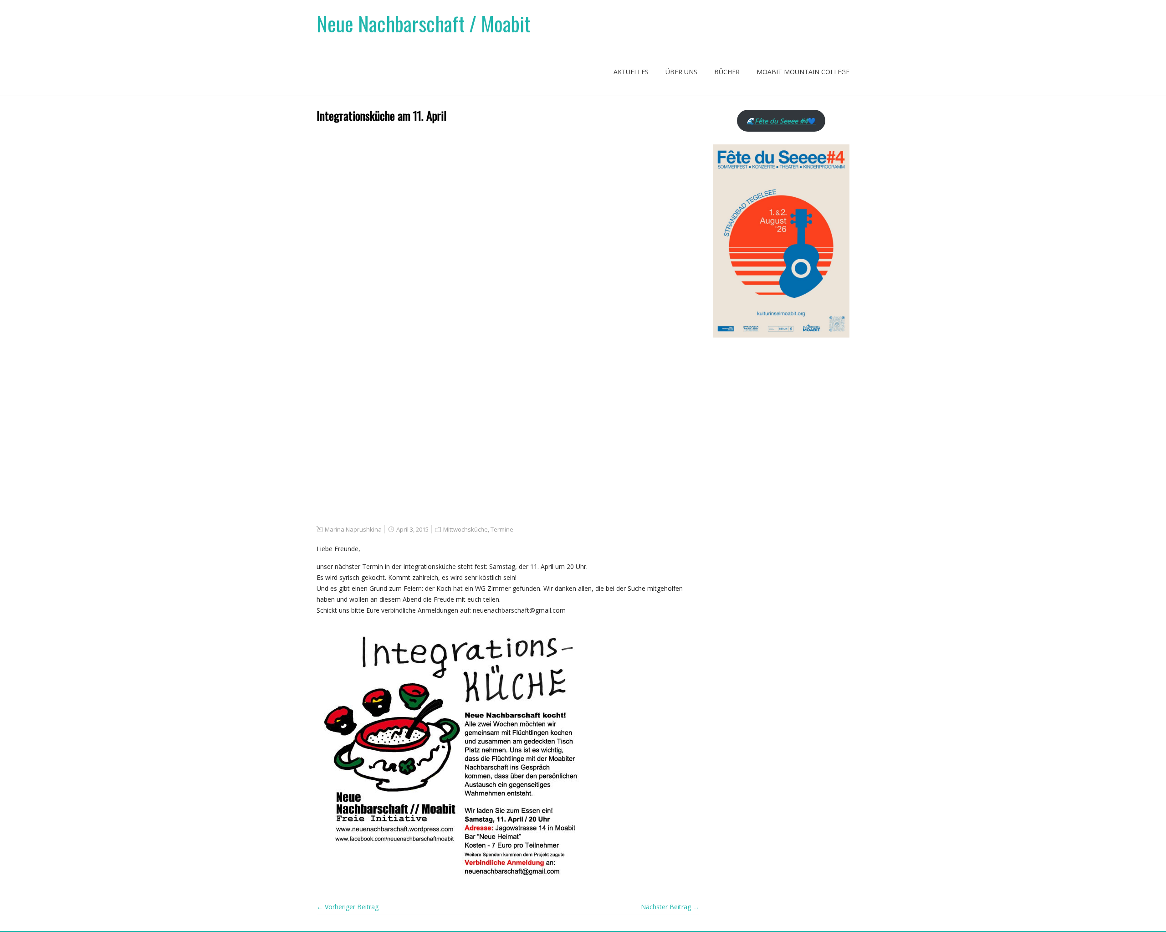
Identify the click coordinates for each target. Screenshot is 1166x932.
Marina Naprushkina (353, 529)
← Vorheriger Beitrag (347, 906)
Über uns (681, 71)
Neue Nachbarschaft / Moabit (423, 23)
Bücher (727, 71)
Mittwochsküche (465, 529)
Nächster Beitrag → (670, 906)
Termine (502, 529)
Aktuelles (631, 71)
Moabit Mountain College (803, 71)
